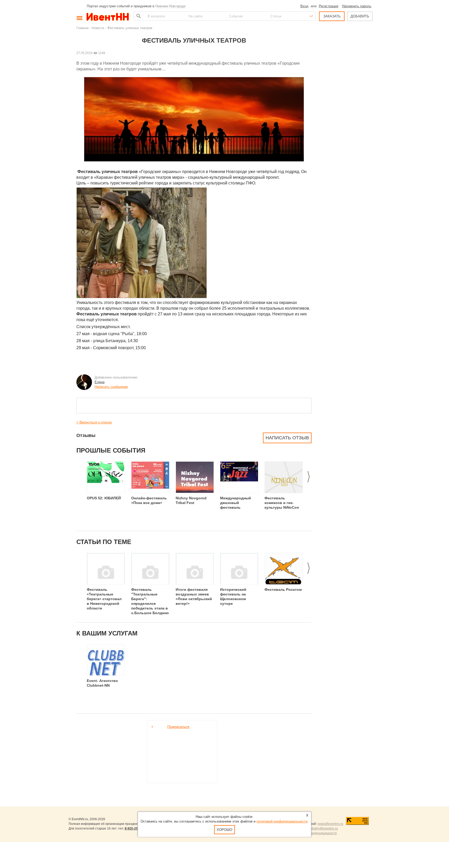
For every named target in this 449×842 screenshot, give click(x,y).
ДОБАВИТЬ (360, 16)
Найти (138, 16)
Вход (304, 6)
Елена (99, 382)
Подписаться (178, 727)
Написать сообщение (111, 387)
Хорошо (224, 830)
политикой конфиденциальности (281, 821)
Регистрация (328, 6)
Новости (98, 28)
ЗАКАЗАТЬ (332, 16)
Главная (82, 28)
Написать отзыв (287, 437)
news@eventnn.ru (330, 824)
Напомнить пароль (356, 6)
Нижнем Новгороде (170, 6)
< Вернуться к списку (94, 422)
